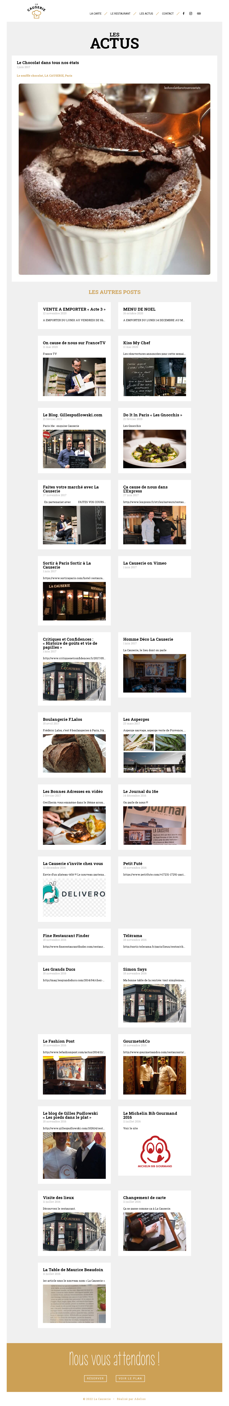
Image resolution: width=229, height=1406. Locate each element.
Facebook (183, 14)
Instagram (190, 15)
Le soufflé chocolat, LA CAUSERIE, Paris (44, 75)
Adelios (140, 1399)
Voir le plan (130, 1378)
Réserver (95, 1378)
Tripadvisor (199, 14)
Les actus (146, 13)
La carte (95, 13)
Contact (168, 13)
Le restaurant (120, 13)
